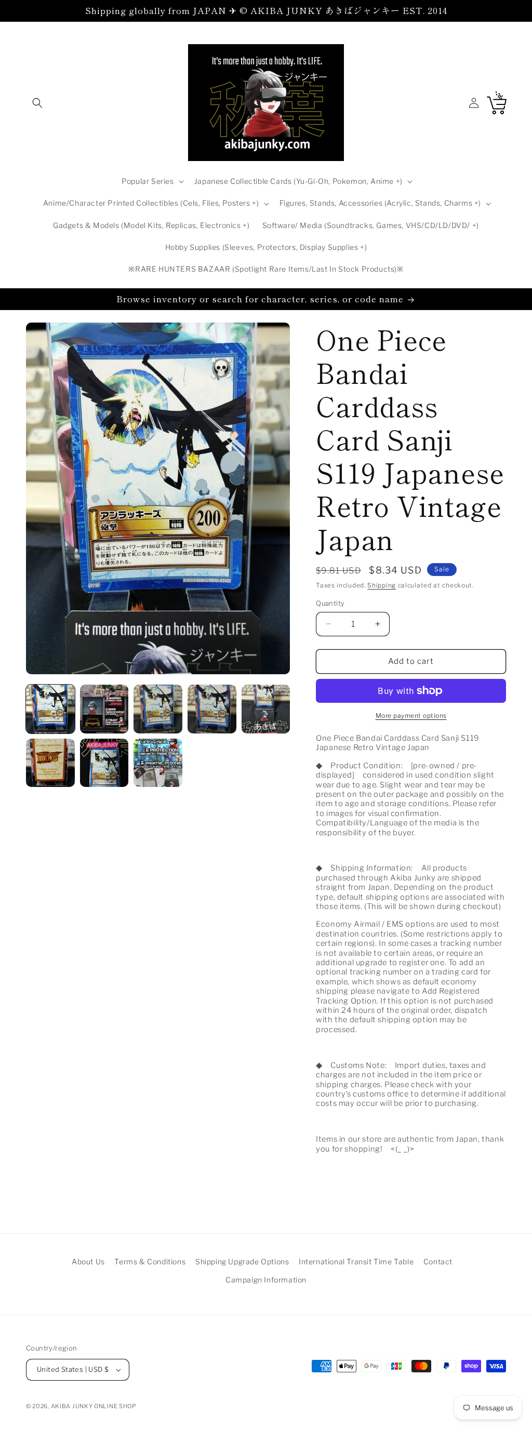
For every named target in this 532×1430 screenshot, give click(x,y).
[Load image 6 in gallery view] (50, 763)
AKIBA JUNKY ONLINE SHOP (94, 1406)
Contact (438, 1261)
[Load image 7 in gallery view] (104, 763)
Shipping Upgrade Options (242, 1261)
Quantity (330, 603)
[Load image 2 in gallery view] (104, 709)
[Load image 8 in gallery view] (158, 763)
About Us (88, 1261)
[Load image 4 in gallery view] (212, 709)
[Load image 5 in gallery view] (266, 709)
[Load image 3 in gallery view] (158, 709)
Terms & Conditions (149, 1261)
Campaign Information (266, 1279)
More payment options (411, 715)
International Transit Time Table (356, 1261)
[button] (37, 102)
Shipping (381, 585)
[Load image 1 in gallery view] (50, 709)
